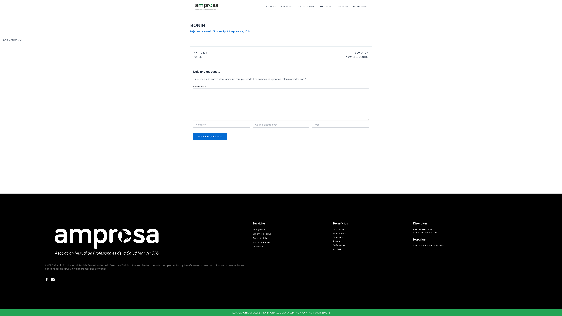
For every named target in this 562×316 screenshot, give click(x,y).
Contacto (342, 6)
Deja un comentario (201, 31)
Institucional (359, 6)
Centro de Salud (306, 6)
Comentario (199, 86)
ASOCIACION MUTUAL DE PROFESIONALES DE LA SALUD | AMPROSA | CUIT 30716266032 (281, 312)
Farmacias (326, 6)
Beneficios (286, 6)
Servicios (271, 6)
